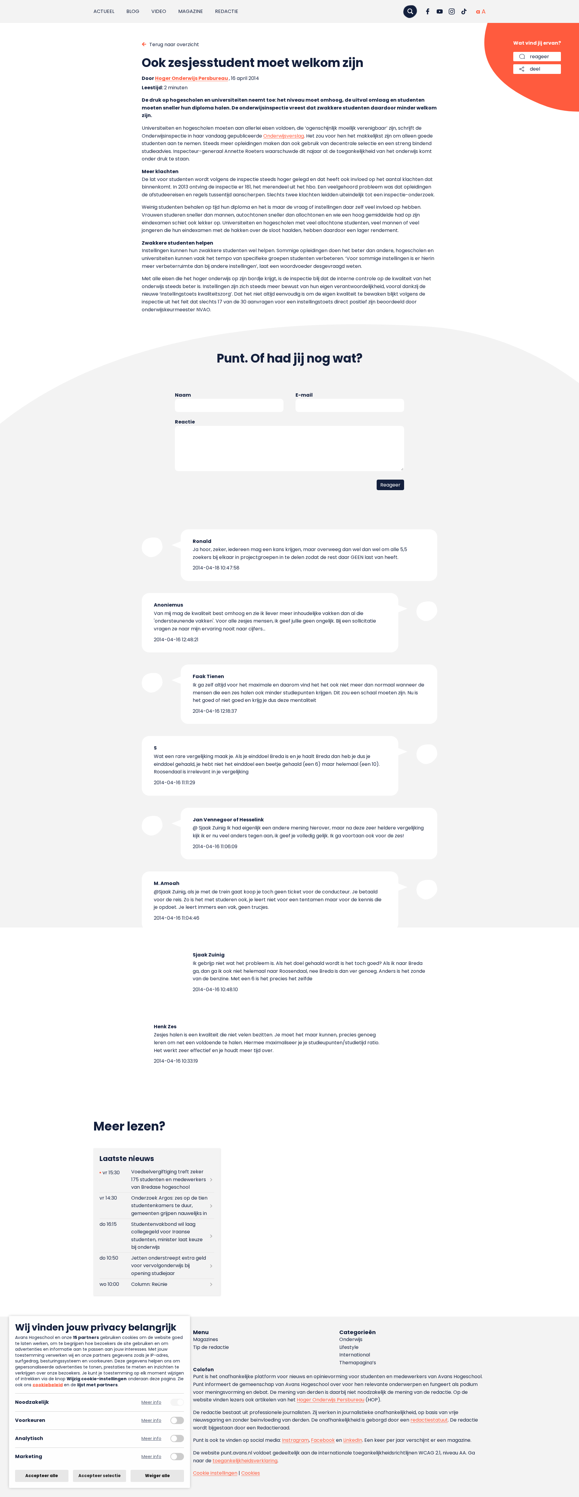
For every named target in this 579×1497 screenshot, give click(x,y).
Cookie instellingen (215, 1473)
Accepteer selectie (99, 1476)
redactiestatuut (429, 1419)
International (354, 1354)
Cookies (250, 1473)
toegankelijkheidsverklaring (245, 1460)
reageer (539, 56)
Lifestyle (349, 1347)
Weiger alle (157, 1476)
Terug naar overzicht (174, 44)
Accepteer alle (41, 1476)
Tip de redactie (211, 1347)
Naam (183, 395)
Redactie (226, 11)
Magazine (190, 11)
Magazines (205, 1339)
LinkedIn (352, 1440)
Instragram (295, 1440)
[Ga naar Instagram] (452, 11)
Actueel (103, 11)
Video (158, 11)
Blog (132, 11)
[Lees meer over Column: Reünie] (157, 1284)
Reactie (185, 421)
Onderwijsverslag (283, 135)
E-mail (304, 395)
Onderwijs (350, 1339)
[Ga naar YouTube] (440, 11)
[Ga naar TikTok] (464, 11)
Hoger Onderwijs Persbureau (191, 78)
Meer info (151, 1402)
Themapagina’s (357, 1362)
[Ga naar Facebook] (428, 11)
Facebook (323, 1440)
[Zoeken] (410, 11)
